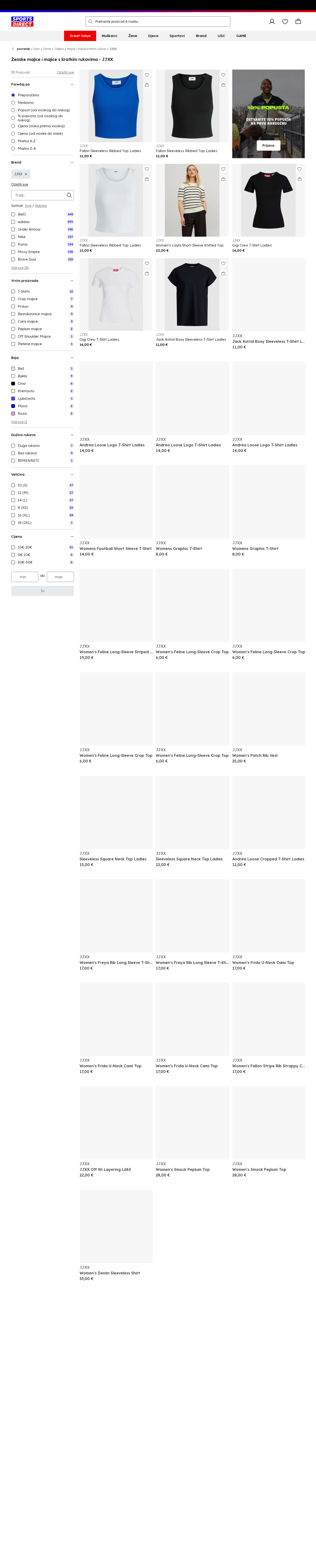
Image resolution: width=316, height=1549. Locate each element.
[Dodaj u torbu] (147, 85)
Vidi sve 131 (20, 268)
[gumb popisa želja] (285, 21)
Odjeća (59, 49)
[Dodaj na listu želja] (147, 75)
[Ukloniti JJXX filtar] (26, 174)
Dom (36, 49)
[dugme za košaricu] (298, 21)
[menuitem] (80, 36)
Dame (47, 49)
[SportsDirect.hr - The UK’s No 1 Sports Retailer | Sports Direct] (22, 21)
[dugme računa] (272, 21)
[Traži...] (90, 21)
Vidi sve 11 (19, 422)
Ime (28, 206)
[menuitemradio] (42, 95)
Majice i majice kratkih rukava (86, 49)
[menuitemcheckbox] (42, 214)
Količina (41, 206)
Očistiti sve (65, 72)
